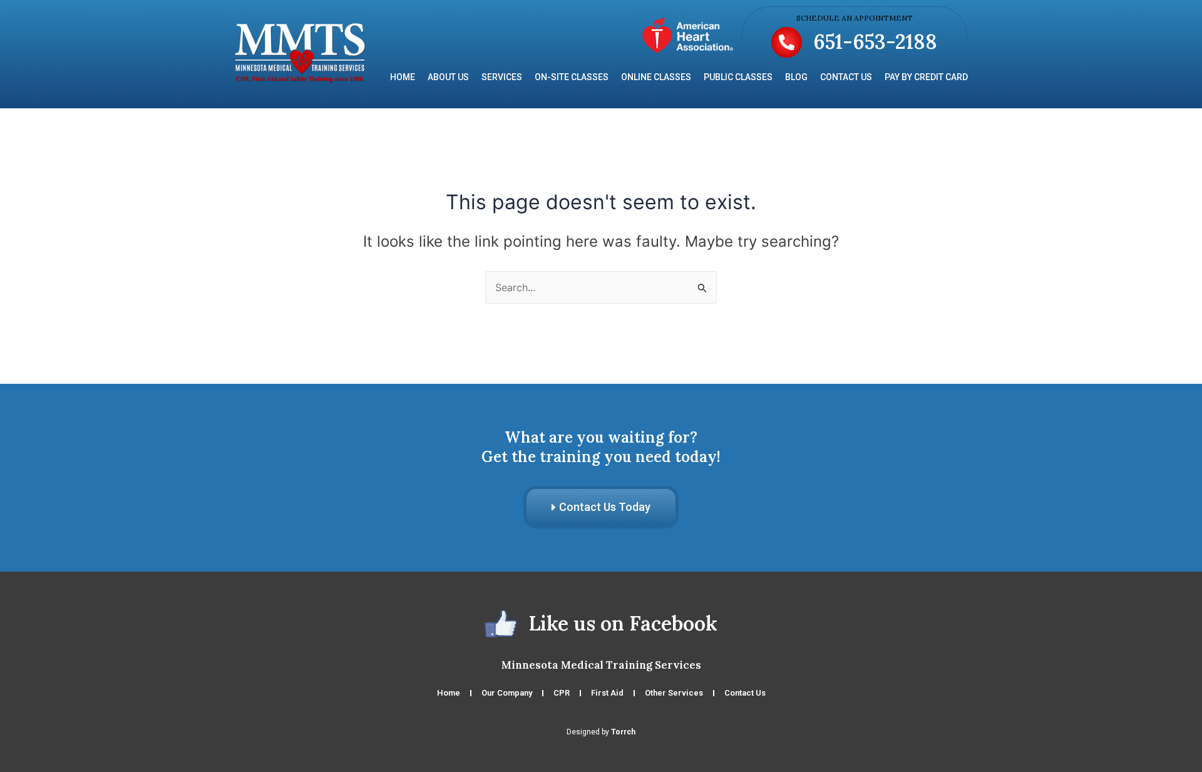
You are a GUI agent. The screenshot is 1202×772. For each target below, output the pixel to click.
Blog (796, 77)
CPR (561, 692)
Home (402, 77)
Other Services (674, 692)
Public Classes (738, 77)
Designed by (601, 732)
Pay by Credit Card (926, 77)
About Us (448, 77)
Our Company (506, 692)
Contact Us (846, 77)
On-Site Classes (572, 77)
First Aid (607, 692)
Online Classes (656, 77)
